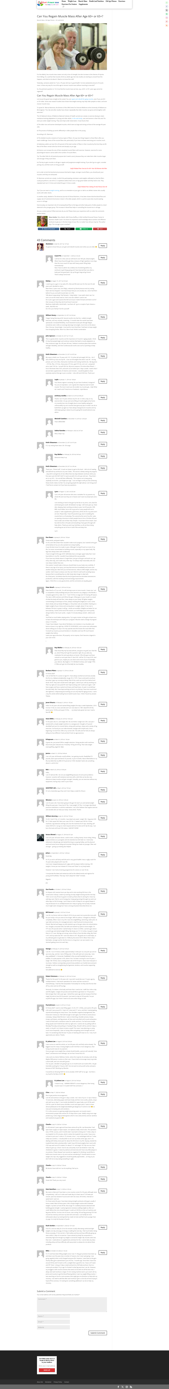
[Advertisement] (123, 43)
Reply (103, 245)
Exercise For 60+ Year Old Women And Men (94, 168)
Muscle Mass (41, 20)
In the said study (77, 118)
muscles (90, 99)
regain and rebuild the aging (79, 99)
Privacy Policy (58, 1382)
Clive (47, 1092)
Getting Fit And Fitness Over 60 (98, 187)
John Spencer (50, 336)
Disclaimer (48, 1382)
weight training (54, 190)
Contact (66, 1382)
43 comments (60, 20)
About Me (40, 1382)
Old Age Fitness (49, 20)
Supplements (83, 4)
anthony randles (60, 396)
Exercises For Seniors (69, 4)
